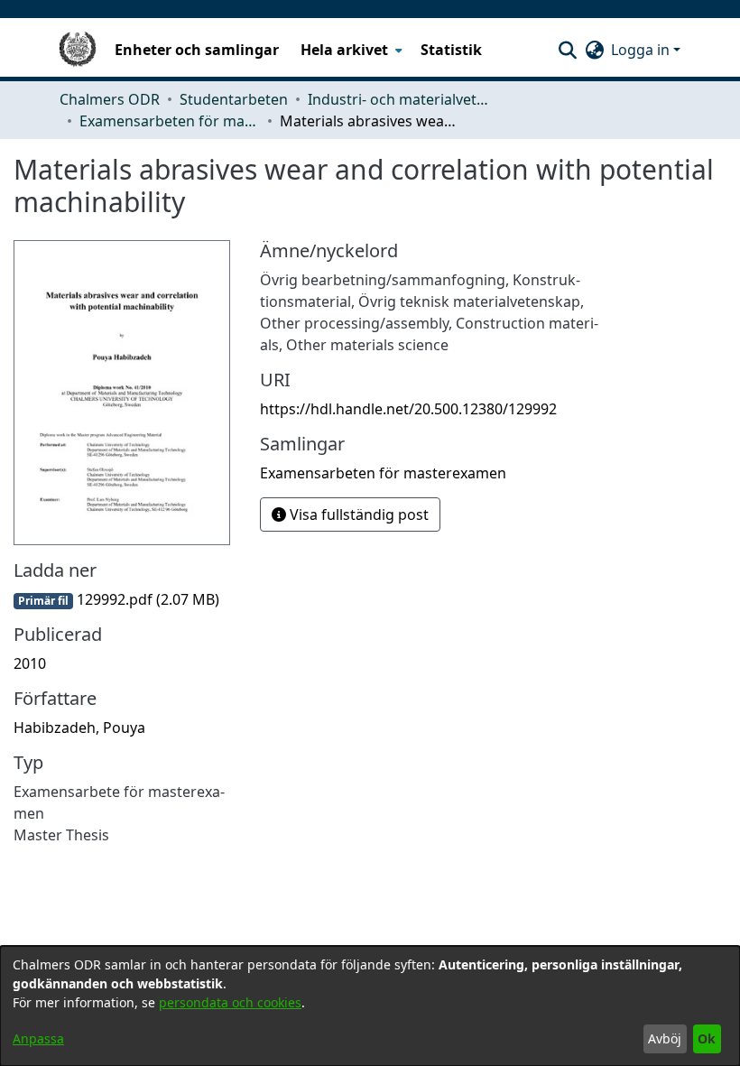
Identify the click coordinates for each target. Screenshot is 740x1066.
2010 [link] (30, 663)
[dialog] (370, 1006)
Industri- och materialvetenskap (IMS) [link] (398, 99)
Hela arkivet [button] (344, 50)
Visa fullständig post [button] (357, 514)
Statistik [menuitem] (451, 50)
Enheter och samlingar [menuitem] (197, 50)
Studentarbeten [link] (234, 99)
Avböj (664, 1038)
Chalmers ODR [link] (110, 99)
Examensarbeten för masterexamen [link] (169, 121)
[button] (567, 49)
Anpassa (38, 1038)
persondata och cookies (230, 1002)
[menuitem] (349, 50)
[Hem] (78, 50)
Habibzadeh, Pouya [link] (79, 727)
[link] (116, 599)
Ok (707, 1038)
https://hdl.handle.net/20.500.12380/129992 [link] (408, 409)
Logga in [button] (642, 50)
